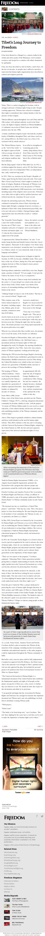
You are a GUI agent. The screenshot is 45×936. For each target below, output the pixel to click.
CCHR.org (8, 871)
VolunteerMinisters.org (12, 874)
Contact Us (8, 889)
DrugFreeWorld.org (11, 863)
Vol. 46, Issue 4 (7, 37)
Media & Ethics (9, 886)
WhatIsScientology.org (12, 860)
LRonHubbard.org (10, 852)
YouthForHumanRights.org (13, 868)
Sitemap (7, 892)
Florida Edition (9, 884)
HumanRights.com (10, 866)
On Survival (38, 730)
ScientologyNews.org (12, 858)
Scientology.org (10, 855)
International (24, 2)
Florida (31, 2)
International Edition (11, 881)
